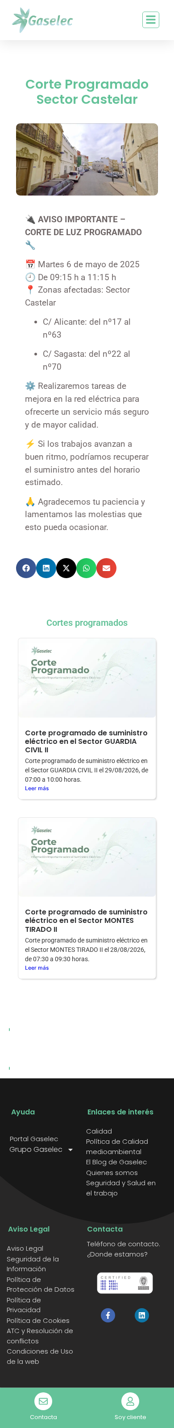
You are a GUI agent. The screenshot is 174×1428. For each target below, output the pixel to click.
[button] (26, 568)
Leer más (37, 788)
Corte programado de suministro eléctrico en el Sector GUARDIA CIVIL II (86, 741)
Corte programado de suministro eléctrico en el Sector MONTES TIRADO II (86, 920)
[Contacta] (43, 1401)
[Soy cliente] (130, 1401)
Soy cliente (130, 1417)
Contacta (43, 1417)
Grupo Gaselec (35, 1150)
